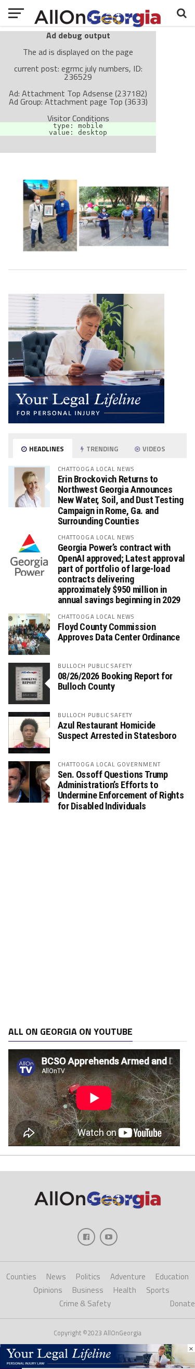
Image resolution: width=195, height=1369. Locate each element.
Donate (182, 1303)
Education (172, 1276)
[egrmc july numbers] (97, 257)
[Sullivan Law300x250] (86, 420)
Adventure (128, 1276)
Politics (88, 1276)
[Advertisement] (97, 919)
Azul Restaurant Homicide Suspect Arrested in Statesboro (117, 730)
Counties (21, 1276)
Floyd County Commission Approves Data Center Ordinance (119, 632)
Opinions (47, 1290)
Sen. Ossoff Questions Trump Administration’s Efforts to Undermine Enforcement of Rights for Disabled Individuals (121, 790)
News (56, 1276)
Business (87, 1290)
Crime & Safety (85, 1303)
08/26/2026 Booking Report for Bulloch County (115, 681)
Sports (158, 1290)
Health (124, 1290)
